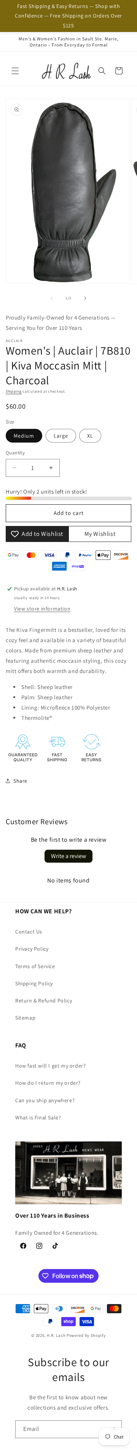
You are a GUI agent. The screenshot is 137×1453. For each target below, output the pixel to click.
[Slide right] (85, 298)
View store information (42, 608)
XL (90, 435)
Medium (24, 435)
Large (61, 435)
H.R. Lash (56, 1335)
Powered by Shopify (86, 1335)
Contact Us (28, 931)
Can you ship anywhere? (45, 1100)
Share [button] (20, 780)
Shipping (14, 391)
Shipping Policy (34, 983)
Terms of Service (35, 966)
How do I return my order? (48, 1082)
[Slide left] (51, 298)
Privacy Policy (31, 948)
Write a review (68, 856)
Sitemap (25, 1017)
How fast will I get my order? (50, 1065)
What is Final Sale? (38, 1117)
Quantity (15, 452)
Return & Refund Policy (43, 1000)
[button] (15, 70)
